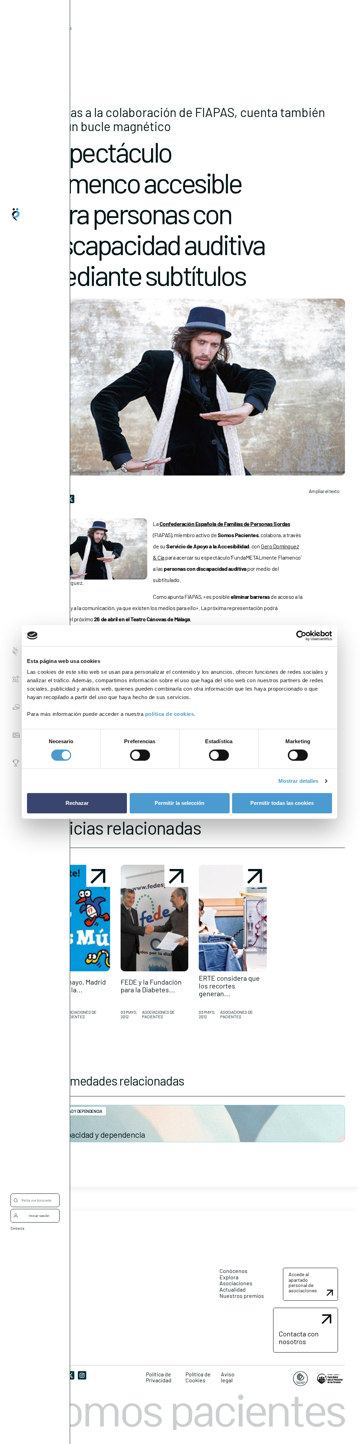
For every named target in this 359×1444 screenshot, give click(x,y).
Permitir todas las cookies (282, 803)
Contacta (17, 1228)
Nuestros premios (241, 1295)
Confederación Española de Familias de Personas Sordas (225, 523)
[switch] (140, 755)
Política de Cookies (198, 1377)
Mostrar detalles (298, 781)
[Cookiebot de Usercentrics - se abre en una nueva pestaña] (301, 635)
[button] (76, 945)
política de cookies (169, 714)
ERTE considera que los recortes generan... (229, 986)
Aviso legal (228, 1377)
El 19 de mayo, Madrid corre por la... (74, 986)
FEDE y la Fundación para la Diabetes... (151, 986)
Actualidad (232, 1289)
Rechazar (77, 803)
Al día (48, 38)
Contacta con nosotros (299, 1337)
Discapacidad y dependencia (96, 1134)
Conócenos (233, 1270)
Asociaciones (235, 1283)
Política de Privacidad (158, 1377)
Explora (228, 1277)
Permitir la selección (179, 803)
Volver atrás (59, 27)
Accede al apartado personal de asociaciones (303, 1282)
